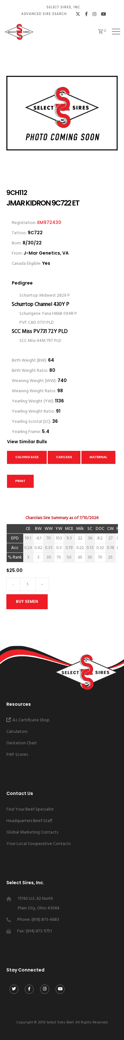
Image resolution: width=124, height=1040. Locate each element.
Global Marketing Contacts (32, 832)
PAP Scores (17, 754)
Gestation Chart (21, 743)
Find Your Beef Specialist (30, 809)
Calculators (16, 731)
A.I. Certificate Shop (31, 720)
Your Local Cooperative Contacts (38, 844)
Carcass (64, 457)
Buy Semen (27, 601)
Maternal (98, 457)
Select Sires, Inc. (63, 7)
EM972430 (49, 222)
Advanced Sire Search (44, 13)
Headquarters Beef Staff (29, 821)
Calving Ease (26, 457)
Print (20, 481)
